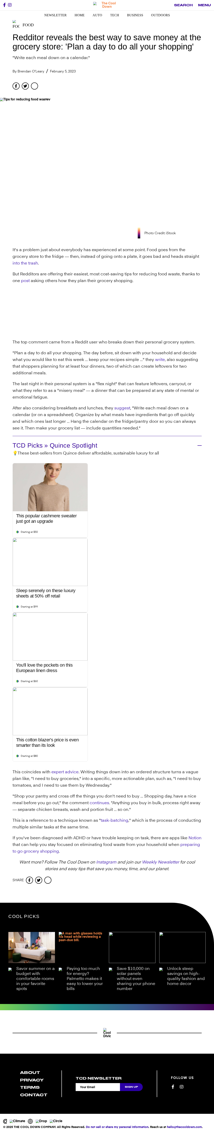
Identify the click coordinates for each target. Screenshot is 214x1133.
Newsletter (55, 15)
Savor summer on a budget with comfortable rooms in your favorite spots (35, 979)
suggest (122, 408)
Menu (204, 5)
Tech (114, 15)
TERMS (30, 1087)
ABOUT (30, 1072)
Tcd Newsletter (98, 1078)
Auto (97, 15)
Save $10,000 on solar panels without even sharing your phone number (136, 979)
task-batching (114, 821)
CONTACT (33, 1094)
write (160, 360)
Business (135, 15)
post (25, 281)
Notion (195, 838)
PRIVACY (32, 1080)
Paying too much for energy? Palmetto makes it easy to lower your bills (85, 979)
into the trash (25, 263)
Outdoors (160, 15)
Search (183, 5)
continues (99, 803)
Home (80, 15)
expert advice (65, 772)
